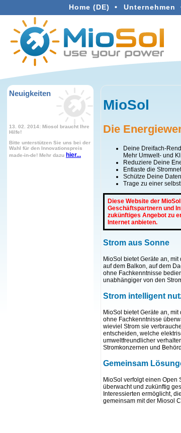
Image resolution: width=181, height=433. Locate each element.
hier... (73, 154)
